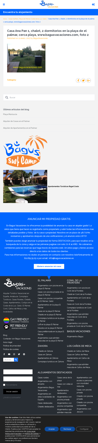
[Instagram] (14, 354)
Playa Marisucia (10, 114)
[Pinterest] (24, 354)
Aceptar (51, 429)
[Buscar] (16, 359)
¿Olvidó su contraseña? (12, 397)
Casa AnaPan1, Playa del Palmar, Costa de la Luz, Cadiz (28, 19)
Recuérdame (11, 385)
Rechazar (67, 429)
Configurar (84, 429)
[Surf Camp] (25, 151)
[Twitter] (19, 354)
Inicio (5, 19)
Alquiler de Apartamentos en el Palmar (20, 128)
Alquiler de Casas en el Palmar (16, 121)
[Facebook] (4, 354)
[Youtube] (9, 354)
